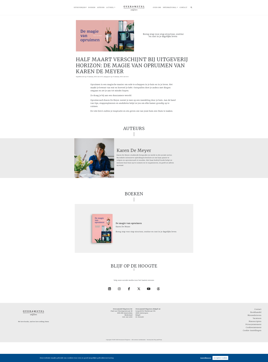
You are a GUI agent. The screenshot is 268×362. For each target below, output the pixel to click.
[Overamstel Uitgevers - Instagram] (119, 289)
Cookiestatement (253, 327)
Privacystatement (253, 324)
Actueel (110, 7)
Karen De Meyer (134, 150)
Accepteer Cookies (220, 358)
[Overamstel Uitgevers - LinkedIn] (109, 289)
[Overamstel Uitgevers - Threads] (158, 289)
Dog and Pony (158, 339)
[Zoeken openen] (191, 7)
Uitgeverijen (80, 7)
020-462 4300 (127, 317)
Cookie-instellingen (252, 330)
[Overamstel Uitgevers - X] (138, 289)
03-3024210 (140, 317)
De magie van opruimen (129, 223)
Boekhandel (255, 312)
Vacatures (257, 318)
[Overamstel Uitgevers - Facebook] (129, 289)
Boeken (91, 7)
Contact (183, 7)
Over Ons (157, 7)
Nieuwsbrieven (254, 315)
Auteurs (101, 7)
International (170, 7)
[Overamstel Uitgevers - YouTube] (148, 289)
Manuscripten (255, 321)
